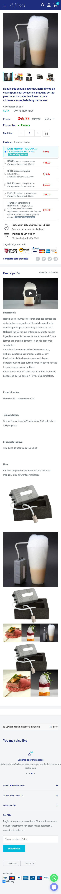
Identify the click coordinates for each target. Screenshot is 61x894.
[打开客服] (54, 887)
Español (11, 863)
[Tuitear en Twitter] (50, 258)
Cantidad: (8, 133)
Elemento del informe (48, 272)
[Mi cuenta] (49, 5)
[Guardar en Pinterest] (44, 258)
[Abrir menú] (4, 5)
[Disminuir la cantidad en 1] (21, 133)
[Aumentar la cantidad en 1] (38, 133)
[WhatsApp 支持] (54, 878)
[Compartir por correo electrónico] (55, 258)
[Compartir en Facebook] (38, 258)
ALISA (6, 110)
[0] (55, 5)
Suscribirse (14, 848)
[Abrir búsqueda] (43, 5)
